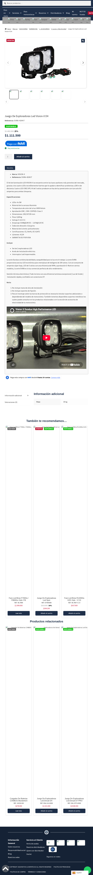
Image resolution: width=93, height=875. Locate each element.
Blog (68, 13)
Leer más (19, 613)
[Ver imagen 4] (45, 94)
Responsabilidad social (17, 850)
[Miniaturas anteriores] (6, 101)
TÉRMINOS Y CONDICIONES (37, 872)
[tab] (10, 168)
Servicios (15, 13)
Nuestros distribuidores (35, 847)
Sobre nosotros (14, 847)
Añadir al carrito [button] (46, 613)
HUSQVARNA (23, 29)
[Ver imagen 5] (55, 94)
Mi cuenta (74, 13)
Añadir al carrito (23, 156)
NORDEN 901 (33, 29)
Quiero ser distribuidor (35, 850)
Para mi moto (6, 13)
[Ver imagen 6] (66, 94)
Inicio (9, 29)
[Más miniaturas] (84, 101)
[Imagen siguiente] (83, 62)
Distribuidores (56, 13)
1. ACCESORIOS (44, 29)
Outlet (29, 854)
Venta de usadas (32, 843)
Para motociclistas (29, 13)
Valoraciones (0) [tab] (11, 402)
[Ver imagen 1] (14, 94)
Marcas (15, 29)
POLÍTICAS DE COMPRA (18, 872)
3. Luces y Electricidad (58, 29)
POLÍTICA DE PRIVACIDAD (62, 867)
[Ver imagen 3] (34, 94)
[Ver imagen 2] (24, 94)
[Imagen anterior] (8, 62)
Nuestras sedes (14, 857)
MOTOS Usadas (83, 13)
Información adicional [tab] (13, 395)
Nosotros (42, 13)
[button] (83, 40)
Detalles (10, 168)
